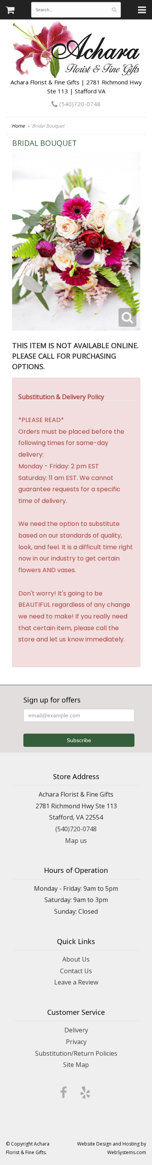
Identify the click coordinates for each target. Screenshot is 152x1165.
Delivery (76, 1030)
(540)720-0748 (79, 104)
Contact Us (76, 971)
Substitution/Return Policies (76, 1053)
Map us (76, 840)
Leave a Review (76, 982)
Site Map (76, 1064)
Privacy (76, 1041)
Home (18, 126)
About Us (76, 959)
